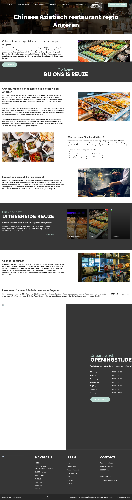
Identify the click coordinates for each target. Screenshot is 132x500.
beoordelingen (122, 497)
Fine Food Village (14, 497)
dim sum (40, 115)
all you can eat (10, 185)
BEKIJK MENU (10, 65)
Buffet (69, 484)
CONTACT (38, 486)
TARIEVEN (38, 479)
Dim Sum (70, 480)
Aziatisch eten (27, 187)
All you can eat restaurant (44, 468)
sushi (17, 108)
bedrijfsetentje (48, 56)
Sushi (69, 463)
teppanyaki (44, 110)
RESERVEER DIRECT (117, 5)
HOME (37, 463)
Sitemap (73, 497)
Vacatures (38, 488)
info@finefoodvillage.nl (19, 296)
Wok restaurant (73, 470)
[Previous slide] (69, 242)
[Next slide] (128, 242)
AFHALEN (38, 482)
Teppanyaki (71, 466)
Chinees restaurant (74, 477)
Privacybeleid (83, 497)
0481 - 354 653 (105, 477)
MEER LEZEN (50, 235)
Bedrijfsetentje (40, 472)
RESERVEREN (39, 475)
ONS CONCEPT (40, 466)
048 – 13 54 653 (112, 294)
